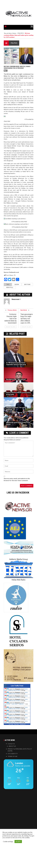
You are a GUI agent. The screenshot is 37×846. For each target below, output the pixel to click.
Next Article (24, 310)
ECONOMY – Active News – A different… (14, 704)
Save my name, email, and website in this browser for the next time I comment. (17, 479)
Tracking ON (22, 724)
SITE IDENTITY (13, 753)
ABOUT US (12, 746)
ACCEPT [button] (18, 841)
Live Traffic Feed (17, 686)
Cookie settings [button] (8, 841)
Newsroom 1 (16, 299)
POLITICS (14, 43)
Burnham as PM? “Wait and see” (16, 379)
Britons (27, 284)
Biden (17, 284)
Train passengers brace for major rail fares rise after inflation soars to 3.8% (27, 318)
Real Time (16, 724)
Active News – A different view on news (16, 689)
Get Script (11, 724)
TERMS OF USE (12, 756)
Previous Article (12, 310)
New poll (9, 287)
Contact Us (11, 743)
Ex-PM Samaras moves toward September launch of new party (16, 363)
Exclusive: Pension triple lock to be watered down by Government (10, 318)
